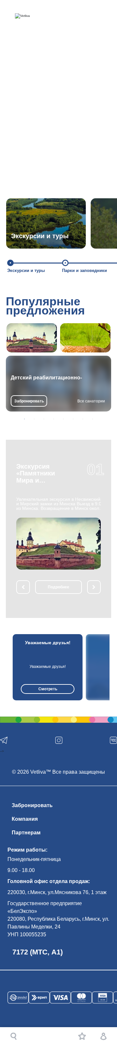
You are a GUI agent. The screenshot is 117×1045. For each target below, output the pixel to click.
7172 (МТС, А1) (37, 952)
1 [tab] (24, 419)
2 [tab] (34, 419)
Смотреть (47, 689)
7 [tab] (83, 419)
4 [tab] (53, 419)
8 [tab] (92, 419)
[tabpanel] (58, 384)
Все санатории (91, 401)
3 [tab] (44, 419)
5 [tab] (63, 419)
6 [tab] (73, 419)
